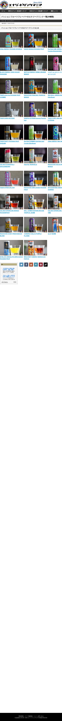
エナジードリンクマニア (33, 717)
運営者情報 (21, 716)
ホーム (3, 11)
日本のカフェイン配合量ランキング (39, 11)
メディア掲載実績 (28, 716)
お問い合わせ (41, 716)
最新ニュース (54, 11)
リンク (35, 716)
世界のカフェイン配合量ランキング (17, 11)
